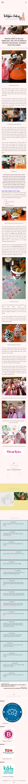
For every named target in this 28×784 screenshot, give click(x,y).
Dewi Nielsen (6, 522)
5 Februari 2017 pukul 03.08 (10, 526)
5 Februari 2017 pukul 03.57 (10, 536)
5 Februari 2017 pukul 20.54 (10, 575)
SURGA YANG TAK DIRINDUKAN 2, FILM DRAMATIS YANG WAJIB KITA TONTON (13, 685)
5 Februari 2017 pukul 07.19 (10, 546)
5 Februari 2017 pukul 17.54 (10, 565)
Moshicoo (23, 780)
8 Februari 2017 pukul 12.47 (10, 667)
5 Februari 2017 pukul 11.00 (10, 556)
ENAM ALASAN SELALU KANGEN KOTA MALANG (15, 688)
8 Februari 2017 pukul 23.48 (10, 677)
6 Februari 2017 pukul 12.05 (10, 647)
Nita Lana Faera (7, 663)
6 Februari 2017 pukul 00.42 (10, 638)
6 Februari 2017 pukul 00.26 (10, 606)
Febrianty (14, 465)
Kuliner (9, 469)
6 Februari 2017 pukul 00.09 (10, 586)
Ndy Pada (5, 562)
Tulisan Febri (5, 780)
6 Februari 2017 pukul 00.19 (10, 596)
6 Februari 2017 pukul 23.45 (10, 657)
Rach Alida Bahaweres (9, 552)
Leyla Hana (6, 532)
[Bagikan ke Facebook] (8, 473)
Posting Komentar (5, 681)
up (13, 782)
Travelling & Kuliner (16, 469)
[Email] (8, 475)
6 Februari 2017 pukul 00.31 (10, 616)
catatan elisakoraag (9, 570)
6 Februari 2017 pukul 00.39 (10, 628)
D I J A (4, 643)
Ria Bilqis (5, 542)
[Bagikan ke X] (20, 473)
